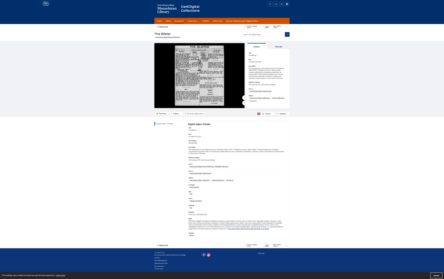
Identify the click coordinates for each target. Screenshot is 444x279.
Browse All (179, 21)
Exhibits (206, 21)
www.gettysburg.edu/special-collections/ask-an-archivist (248, 229)
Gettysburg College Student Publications (168, 37)
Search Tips (217, 21)
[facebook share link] (204, 255)
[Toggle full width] (244, 97)
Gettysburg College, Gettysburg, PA (260, 91)
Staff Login (261, 253)
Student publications (278, 98)
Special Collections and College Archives (242, 21)
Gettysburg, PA (194, 187)
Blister (192, 235)
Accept (436, 275)
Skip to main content (46, 1)
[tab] (257, 46)
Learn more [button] (60, 275)
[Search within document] (287, 34)
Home (159, 21)
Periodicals (253, 101)
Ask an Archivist (159, 266)
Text (191, 194)
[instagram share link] (209, 255)
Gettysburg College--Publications (260, 98)
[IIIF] (259, 114)
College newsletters (196, 201)
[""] (191, 8)
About (168, 21)
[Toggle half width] (244, 103)
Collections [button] (191, 21)
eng (191, 208)
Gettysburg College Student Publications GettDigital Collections (209, 166)
